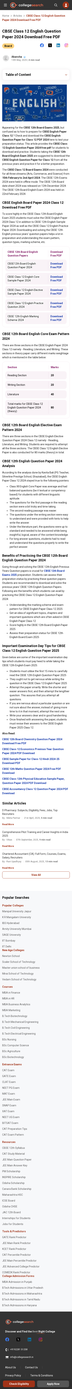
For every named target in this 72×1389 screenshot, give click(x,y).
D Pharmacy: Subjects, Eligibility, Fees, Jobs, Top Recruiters (30, 812)
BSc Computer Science (15, 1045)
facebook (7, 1340)
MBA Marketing (11, 1010)
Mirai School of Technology (18, 973)
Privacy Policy (13, 1375)
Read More (8, 824)
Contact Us (31, 1367)
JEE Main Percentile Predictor (19, 1260)
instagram (40, 1340)
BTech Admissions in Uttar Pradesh (22, 1287)
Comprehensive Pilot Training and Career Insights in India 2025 (35, 834)
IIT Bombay (8, 940)
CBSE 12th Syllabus (13, 1147)
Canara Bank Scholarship (16, 1188)
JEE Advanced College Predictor (21, 1266)
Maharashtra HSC (12, 1194)
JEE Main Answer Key (14, 1165)
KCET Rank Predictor (14, 1248)
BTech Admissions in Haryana (19, 1305)
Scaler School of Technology (18, 961)
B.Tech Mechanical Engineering (20, 1021)
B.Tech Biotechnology (14, 1016)
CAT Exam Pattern (13, 1134)
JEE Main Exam (11, 1099)
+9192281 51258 (19, 1349)
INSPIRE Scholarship (14, 1177)
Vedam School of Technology (19, 979)
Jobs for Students (12, 1224)
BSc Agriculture (11, 1051)
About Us (10, 1367)
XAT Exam (8, 1111)
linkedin (29, 1340)
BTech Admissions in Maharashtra (22, 1293)
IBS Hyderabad (10, 923)
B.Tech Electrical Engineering (19, 1033)
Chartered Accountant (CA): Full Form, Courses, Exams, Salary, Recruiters (34, 855)
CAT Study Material (13, 1153)
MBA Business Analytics (16, 1004)
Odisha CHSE (9, 1206)
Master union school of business (21, 967)
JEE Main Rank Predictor (16, 1243)
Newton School (11, 956)
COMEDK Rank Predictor (16, 1272)
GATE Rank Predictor (14, 1237)
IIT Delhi (6, 946)
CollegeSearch (26, 5)
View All (36, 874)
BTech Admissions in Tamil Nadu (21, 1299)
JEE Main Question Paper (17, 1159)
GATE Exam (9, 1076)
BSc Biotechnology (13, 1057)
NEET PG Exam (11, 1087)
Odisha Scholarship (13, 1183)
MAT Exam (8, 1093)
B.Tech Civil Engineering (16, 1027)
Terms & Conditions (41, 1375)
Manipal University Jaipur (16, 911)
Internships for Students (16, 1218)
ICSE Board (8, 1200)
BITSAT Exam (10, 1123)
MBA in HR (8, 998)
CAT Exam (8, 1070)
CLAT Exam (9, 1082)
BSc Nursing (9, 1039)
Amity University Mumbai (16, 928)
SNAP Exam (9, 1105)
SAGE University (11, 934)
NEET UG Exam (11, 1117)
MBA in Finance (11, 992)
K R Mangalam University (16, 917)
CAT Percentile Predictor (16, 1254)
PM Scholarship (11, 1171)
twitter (18, 1340)
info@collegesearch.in (21, 1357)
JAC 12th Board (11, 1212)
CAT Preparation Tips (14, 1128)
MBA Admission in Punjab (17, 1281)
